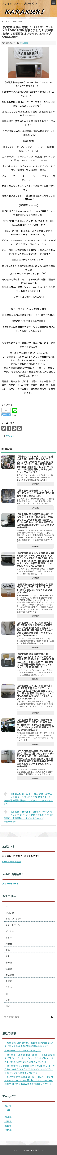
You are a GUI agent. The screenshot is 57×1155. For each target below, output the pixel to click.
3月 (8, 1110)
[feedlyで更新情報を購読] (14, 428)
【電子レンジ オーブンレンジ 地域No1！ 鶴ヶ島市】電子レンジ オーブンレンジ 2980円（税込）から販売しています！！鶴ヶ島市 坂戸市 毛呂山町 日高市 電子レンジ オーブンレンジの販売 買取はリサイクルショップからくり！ (35, 464)
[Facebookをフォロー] (9, 428)
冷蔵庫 (9, 943)
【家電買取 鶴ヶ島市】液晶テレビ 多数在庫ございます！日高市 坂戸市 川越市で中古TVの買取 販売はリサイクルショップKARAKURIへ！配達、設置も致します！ (35, 725)
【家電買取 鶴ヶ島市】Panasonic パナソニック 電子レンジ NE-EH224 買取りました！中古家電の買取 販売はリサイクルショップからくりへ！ (28, 798)
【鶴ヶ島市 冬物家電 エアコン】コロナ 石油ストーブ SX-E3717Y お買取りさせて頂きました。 (35, 493)
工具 (8, 956)
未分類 (9, 962)
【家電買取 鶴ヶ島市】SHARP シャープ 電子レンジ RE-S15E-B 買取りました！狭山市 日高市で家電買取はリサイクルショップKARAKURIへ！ (28, 816)
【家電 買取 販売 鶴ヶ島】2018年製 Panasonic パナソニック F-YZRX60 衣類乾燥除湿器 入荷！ (28, 1044)
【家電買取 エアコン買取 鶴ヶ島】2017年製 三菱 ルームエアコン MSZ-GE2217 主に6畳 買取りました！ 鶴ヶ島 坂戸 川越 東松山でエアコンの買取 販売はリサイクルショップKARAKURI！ (35, 692)
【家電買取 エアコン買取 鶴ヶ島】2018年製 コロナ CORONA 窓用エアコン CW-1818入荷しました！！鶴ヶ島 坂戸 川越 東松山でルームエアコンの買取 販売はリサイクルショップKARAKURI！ (35, 629)
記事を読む (35, 484)
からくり (10, 435)
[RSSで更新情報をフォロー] (19, 428)
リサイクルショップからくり (19, 4)
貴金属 (9, 987)
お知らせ (10, 912)
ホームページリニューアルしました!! (22, 1050)
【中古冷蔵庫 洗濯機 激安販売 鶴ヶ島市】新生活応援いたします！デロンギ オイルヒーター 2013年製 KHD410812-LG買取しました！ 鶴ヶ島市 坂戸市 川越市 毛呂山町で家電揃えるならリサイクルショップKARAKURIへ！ (35, 758)
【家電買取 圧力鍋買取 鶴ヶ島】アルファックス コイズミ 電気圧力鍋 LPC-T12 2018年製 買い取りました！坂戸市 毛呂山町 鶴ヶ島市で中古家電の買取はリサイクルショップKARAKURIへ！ (35, 521)
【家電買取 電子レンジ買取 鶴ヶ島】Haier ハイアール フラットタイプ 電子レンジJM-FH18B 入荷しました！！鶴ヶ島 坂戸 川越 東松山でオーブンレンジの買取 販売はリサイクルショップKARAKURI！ (35, 559)
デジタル (10, 931)
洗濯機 (9, 968)
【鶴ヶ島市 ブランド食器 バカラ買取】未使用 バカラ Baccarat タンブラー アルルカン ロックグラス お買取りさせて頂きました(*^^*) (29, 1069)
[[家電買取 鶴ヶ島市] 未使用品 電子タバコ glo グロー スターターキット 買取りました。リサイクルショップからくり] (8, 590)
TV (7, 906)
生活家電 (24, 43)
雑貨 (8, 1006)
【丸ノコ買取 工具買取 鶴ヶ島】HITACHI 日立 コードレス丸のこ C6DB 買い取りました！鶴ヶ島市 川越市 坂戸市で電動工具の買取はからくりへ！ (28, 1080)
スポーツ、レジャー (15, 918)
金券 (8, 999)
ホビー (9, 937)
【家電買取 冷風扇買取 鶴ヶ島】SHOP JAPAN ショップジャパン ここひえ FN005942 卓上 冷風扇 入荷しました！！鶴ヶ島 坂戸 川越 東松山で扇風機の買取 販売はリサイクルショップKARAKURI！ (35, 660)
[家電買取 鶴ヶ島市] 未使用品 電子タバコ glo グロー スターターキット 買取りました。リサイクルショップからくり (35, 588)
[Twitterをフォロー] (3, 428)
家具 (8, 950)
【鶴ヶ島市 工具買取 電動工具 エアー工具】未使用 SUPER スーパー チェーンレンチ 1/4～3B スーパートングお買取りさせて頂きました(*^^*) (29, 1058)
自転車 (9, 981)
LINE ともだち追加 (11, 861)
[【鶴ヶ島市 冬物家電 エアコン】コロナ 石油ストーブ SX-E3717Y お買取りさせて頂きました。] (8, 496)
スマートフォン (13, 925)
